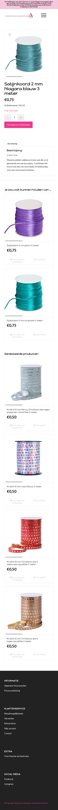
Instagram (8, 784)
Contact (8, 733)
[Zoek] (35, 15)
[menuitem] (35, 15)
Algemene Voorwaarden (15, 685)
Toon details (40, 259)
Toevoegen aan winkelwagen (18, 125)
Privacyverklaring (12, 690)
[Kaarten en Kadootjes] (24, 15)
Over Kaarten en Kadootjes (16, 756)
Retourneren (10, 723)
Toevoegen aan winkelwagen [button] (18, 260)
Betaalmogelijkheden (13, 713)
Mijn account (10, 728)
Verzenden (9, 718)
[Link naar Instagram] (51, 806)
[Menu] (42, 15)
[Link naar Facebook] (46, 806)
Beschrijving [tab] (12, 144)
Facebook (8, 779)
